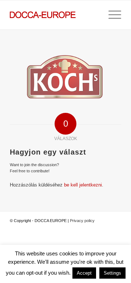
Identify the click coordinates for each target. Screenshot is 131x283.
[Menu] (111, 14)
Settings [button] (112, 273)
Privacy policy (82, 220)
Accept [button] (84, 273)
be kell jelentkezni (83, 185)
